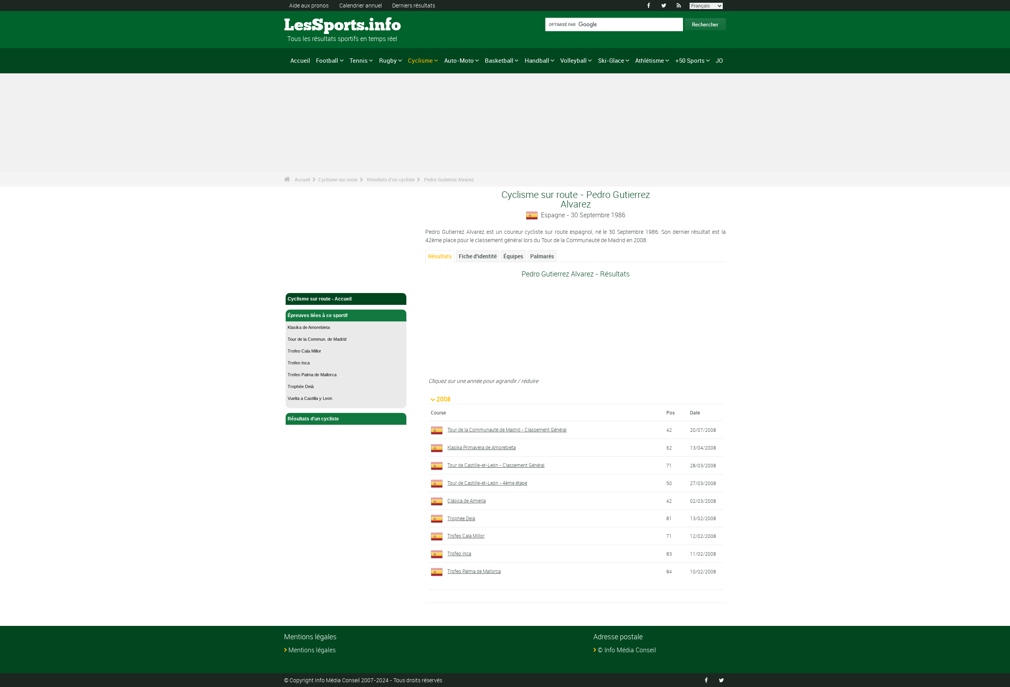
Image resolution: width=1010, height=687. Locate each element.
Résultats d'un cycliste (391, 179)
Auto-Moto (459, 60)
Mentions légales (312, 650)
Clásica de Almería (466, 500)
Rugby (388, 60)
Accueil (300, 60)
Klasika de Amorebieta (309, 327)
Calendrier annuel (360, 5)
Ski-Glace (611, 60)
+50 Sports (690, 60)
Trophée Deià (301, 386)
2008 (443, 399)
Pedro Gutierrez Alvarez (449, 179)
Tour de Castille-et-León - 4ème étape (487, 483)
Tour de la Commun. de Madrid (317, 339)
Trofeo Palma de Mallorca (312, 374)
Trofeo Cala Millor (304, 351)
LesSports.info (314, 25)
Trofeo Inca (299, 362)
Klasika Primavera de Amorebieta (481, 447)
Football (327, 60)
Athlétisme (649, 60)
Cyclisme (420, 60)
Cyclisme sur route (337, 179)
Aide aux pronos (309, 5)
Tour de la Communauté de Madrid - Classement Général (507, 429)
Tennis (359, 60)
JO (719, 60)
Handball (537, 60)
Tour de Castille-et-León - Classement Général (495, 465)
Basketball (499, 60)
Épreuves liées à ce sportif (318, 315)
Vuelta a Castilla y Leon (310, 398)
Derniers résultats (413, 5)
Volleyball (573, 60)
